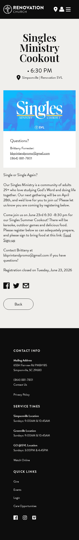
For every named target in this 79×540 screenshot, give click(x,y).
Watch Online (21, 460)
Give (16, 481)
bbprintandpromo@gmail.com (30, 153)
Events (17, 490)
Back (18, 304)
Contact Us (20, 384)
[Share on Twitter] (16, 285)
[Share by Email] (26, 285)
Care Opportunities (24, 506)
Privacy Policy (21, 394)
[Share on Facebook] (6, 285)
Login (16, 498)
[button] (15, 517)
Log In (61, 9)
